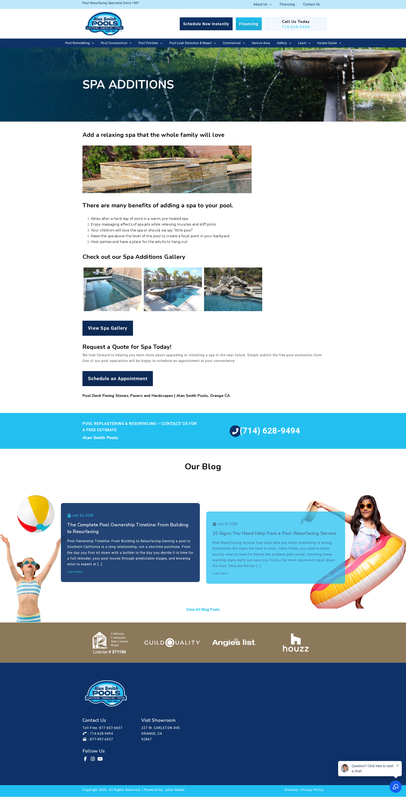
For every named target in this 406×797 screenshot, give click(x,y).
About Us (260, 4)
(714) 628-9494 (270, 431)
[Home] (104, 24)
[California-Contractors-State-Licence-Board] (110, 642)
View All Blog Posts (203, 609)
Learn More (75, 572)
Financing (287, 4)
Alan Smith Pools (100, 438)
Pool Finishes (148, 43)
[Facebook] (85, 759)
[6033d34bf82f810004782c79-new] (172, 642)
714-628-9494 (296, 27)
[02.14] (113, 289)
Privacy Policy (312, 790)
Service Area (261, 43)
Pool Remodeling (77, 43)
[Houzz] (296, 642)
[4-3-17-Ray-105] (173, 289)
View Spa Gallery (108, 328)
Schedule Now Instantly (206, 24)
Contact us (174, 423)
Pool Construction (114, 43)
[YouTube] (100, 759)
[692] (233, 289)
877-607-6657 (110, 728)
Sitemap (291, 790)
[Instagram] (93, 759)
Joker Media (175, 790)
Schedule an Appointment (117, 378)
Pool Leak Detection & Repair (190, 43)
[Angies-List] (234, 642)
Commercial (232, 43)
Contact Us (311, 4)
